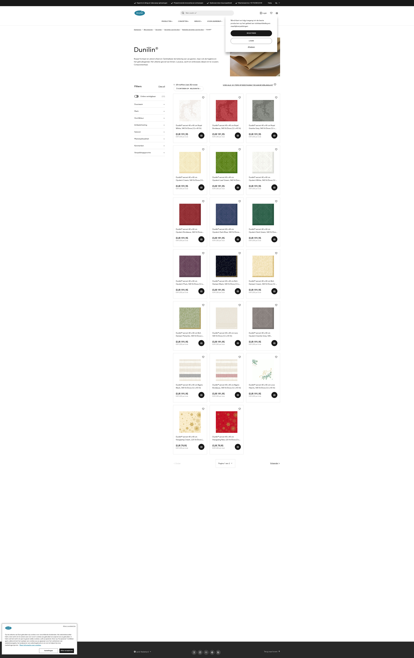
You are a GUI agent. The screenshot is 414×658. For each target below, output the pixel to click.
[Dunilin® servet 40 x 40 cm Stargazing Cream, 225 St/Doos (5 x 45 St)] (190, 422)
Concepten (183, 21)
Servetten (158, 30)
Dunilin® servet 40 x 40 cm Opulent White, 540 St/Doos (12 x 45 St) (263, 179)
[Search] (183, 13)
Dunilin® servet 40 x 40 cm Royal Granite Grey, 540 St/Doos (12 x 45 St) (263, 127)
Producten (166, 21)
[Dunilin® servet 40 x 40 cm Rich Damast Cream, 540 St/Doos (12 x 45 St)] (263, 266)
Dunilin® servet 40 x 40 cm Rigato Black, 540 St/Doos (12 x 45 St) (189, 386)
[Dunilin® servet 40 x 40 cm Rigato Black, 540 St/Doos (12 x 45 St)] (190, 370)
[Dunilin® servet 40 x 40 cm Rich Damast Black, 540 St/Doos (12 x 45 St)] (226, 266)
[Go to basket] (277, 13)
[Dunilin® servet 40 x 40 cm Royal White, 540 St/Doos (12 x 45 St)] (190, 110)
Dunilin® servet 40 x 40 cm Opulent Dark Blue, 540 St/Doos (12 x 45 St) (225, 231)
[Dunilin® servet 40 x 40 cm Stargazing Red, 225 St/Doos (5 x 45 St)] (226, 422)
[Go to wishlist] (271, 13)
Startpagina (137, 30)
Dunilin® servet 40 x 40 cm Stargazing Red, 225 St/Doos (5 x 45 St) (225, 438)
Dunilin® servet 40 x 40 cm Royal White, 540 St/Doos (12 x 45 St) (189, 127)
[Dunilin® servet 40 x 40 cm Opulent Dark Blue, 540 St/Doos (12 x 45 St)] (226, 214)
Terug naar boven (271, 652)
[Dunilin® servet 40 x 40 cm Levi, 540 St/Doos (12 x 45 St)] (226, 318)
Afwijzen (251, 47)
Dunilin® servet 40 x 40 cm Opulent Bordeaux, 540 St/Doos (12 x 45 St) (189, 231)
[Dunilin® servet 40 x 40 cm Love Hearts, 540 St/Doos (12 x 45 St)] (263, 370)
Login (251, 41)
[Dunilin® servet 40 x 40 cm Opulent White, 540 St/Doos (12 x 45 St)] (263, 162)
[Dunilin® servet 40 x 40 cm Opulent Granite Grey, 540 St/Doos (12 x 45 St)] (263, 318)
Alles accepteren (67, 651)
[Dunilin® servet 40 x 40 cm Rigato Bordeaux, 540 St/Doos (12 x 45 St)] (226, 370)
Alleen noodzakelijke (69, 626)
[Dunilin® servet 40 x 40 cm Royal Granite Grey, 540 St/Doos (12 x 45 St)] (263, 110)
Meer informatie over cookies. (30, 645)
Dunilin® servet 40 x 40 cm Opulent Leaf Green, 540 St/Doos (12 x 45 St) (226, 179)
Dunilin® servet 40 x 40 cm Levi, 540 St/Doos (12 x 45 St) (225, 334)
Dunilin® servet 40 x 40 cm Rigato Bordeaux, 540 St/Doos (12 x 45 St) (226, 386)
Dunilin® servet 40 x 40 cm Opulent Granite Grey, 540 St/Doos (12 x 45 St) (260, 334)
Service (197, 21)
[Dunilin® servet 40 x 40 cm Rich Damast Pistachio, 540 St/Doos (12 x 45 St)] (190, 318)
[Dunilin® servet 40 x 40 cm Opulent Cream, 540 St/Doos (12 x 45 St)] (190, 162)
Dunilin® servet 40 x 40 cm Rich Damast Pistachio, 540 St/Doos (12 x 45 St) (190, 334)
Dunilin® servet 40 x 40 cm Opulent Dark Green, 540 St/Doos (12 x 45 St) (263, 231)
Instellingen (48, 651)
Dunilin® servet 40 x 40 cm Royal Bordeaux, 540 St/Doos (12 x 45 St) (226, 127)
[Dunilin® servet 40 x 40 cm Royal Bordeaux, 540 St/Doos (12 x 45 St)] (226, 110)
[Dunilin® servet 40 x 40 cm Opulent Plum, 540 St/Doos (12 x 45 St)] (190, 266)
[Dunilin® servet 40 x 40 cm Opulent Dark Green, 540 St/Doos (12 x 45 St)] (263, 214)
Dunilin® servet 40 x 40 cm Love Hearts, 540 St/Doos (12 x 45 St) (262, 386)
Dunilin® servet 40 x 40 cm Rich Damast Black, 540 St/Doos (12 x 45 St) (225, 283)
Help (270, 3)
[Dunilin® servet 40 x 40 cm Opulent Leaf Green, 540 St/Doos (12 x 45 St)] (226, 162)
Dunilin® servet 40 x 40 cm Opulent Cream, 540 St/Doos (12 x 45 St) (190, 179)
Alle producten (148, 30)
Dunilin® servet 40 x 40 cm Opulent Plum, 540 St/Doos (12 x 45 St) (189, 283)
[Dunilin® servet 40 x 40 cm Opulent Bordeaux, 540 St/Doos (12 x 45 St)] (190, 214)
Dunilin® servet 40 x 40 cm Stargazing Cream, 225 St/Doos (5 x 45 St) (189, 438)
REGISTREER (251, 33)
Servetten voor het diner (172, 30)
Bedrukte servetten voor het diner (193, 30)
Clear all (161, 87)
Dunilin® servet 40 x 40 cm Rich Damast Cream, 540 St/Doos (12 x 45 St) (262, 283)
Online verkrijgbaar (152, 96)
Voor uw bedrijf (214, 21)
